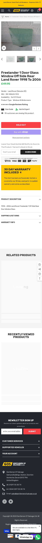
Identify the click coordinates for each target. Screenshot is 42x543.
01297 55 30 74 (15, 485)
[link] (21, 317)
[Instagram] (11, 501)
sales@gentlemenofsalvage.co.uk (24, 494)
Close (40, 2)
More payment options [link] (21, 138)
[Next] (39, 49)
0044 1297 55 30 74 (17, 489)
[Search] (9, 10)
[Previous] (34, 49)
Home (7, 16)
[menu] (2, 10)
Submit (32, 431)
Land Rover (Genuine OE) (17, 91)
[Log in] (32, 10)
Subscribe (30, 152)
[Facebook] (4, 501)
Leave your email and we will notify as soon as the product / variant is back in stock (20, 145)
